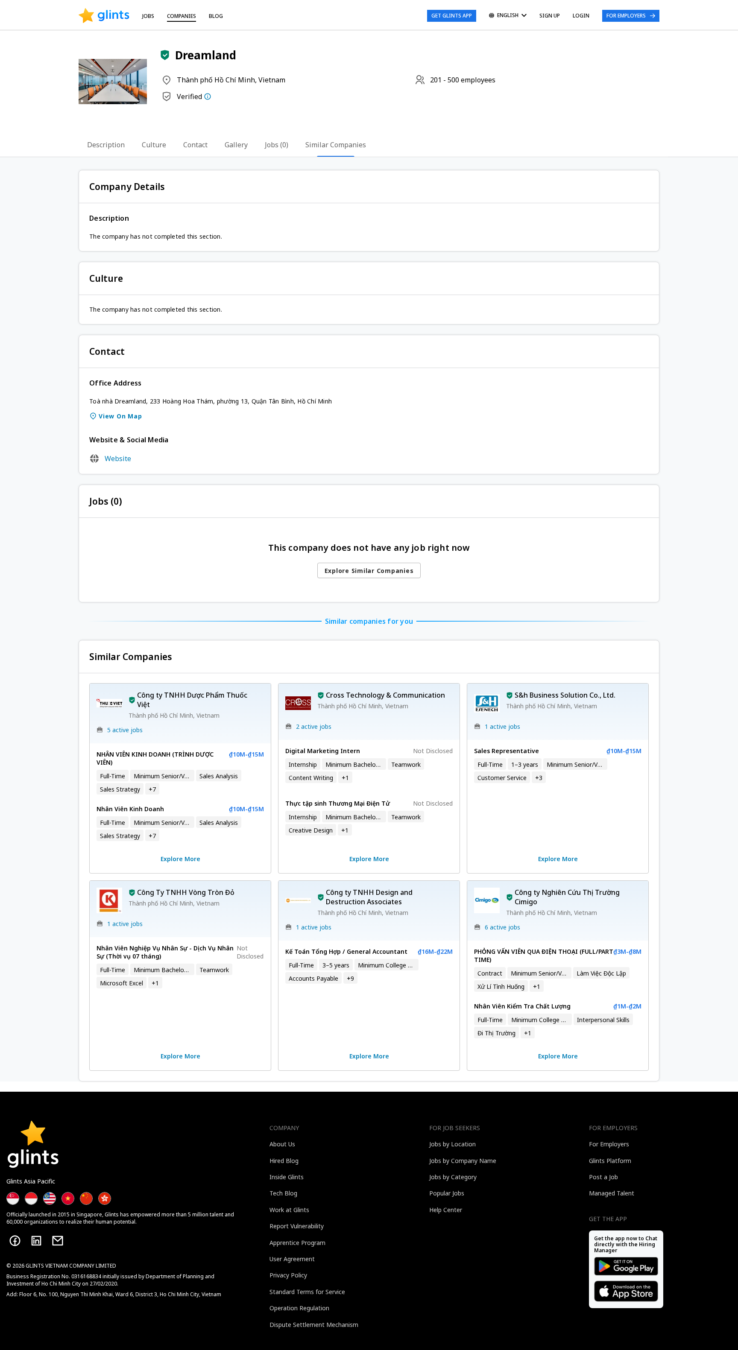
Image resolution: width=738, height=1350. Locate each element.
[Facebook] (14, 1240)
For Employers (626, 15)
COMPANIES (181, 16)
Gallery (236, 145)
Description (106, 145)
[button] (165, 55)
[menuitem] (508, 16)
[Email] (57, 1240)
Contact (195, 145)
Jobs (148, 16)
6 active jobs (502, 927)
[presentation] (104, 15)
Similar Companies (335, 145)
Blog (216, 16)
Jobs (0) (276, 145)
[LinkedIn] (36, 1240)
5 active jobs (125, 730)
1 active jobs (502, 726)
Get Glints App (451, 15)
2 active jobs (313, 726)
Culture (154, 145)
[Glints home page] (104, 15)
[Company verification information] (207, 96)
